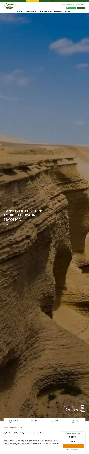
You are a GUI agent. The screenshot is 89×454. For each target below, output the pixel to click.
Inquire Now (81, 7)
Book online (73, 446)
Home (5, 427)
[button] (20, 11)
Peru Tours (8, 427)
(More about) (77, 423)
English (82, 4)
